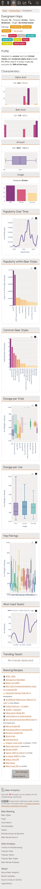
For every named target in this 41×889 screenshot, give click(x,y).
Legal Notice (6, 883)
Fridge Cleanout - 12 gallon (17, 706)
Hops (5, 10)
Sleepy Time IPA (12, 759)
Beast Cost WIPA (13, 683)
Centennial (15, 27)
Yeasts (4, 830)
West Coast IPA (12, 766)
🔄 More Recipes (20, 772)
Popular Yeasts (7, 855)
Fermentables (7, 826)
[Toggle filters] (37, 3)
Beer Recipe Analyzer (10, 862)
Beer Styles (6, 815)
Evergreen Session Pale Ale (17, 693)
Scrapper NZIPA (12, 756)
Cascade (26, 27)
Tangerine (7, 43)
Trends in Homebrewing (11, 847)
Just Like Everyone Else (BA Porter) (20, 719)
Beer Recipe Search (9, 837)
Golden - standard (13, 709)
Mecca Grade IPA (13, 726)
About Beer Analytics (10, 872)
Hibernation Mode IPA (15, 713)
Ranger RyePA (12, 749)
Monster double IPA (14, 733)
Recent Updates (8, 876)
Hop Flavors (6, 822)
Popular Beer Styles (9, 858)
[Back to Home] (3, 790)
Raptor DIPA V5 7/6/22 (15, 753)
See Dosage (18, 31)
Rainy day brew (12, 746)
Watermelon (19, 43)
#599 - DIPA (10, 676)
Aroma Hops (15, 10)
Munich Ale (10, 736)
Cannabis (31, 35)
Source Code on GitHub (11, 879)
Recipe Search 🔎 (20, 776)
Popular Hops (7, 851)
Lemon (17, 39)
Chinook (6, 31)
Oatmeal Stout (12, 739)
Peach (25, 39)
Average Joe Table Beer (15, 679)
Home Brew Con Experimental (18, 716)
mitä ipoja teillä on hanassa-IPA (19, 729)
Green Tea (7, 39)
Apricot (12, 35)
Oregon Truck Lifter (14, 743)
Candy (21, 35)
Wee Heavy (10, 763)
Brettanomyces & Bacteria (12, 833)
